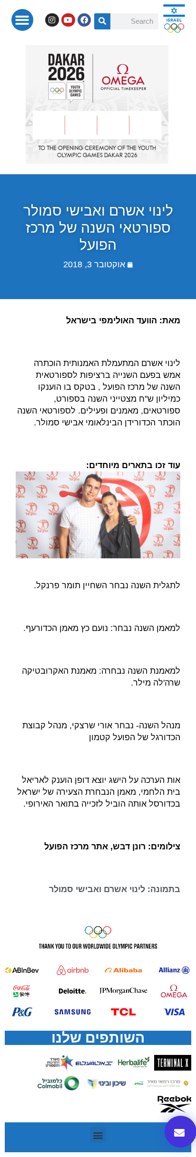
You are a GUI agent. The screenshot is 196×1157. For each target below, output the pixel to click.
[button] (22, 20)
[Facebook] (84, 20)
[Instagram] (52, 20)
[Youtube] (68, 20)
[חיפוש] (102, 21)
